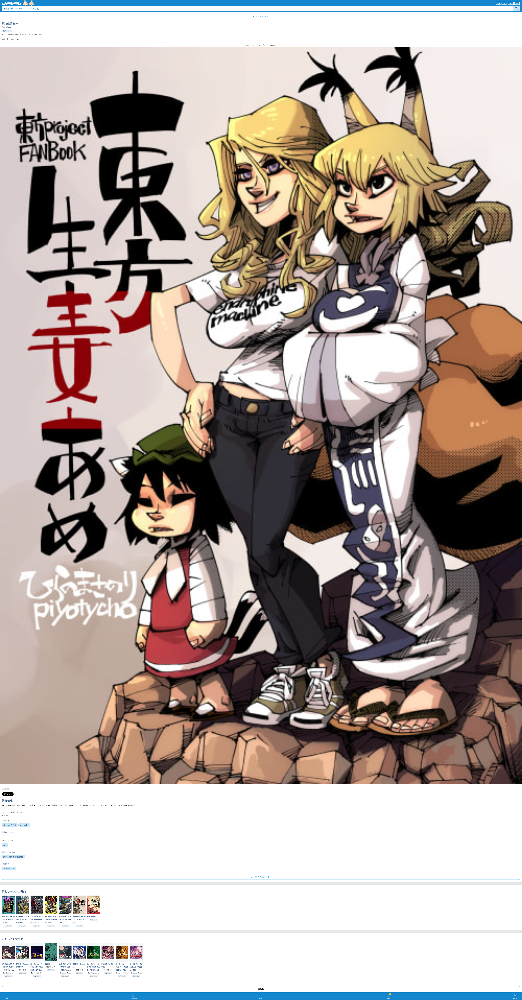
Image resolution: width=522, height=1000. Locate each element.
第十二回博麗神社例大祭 (13, 857)
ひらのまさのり (9, 825)
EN (499, 3)
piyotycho (24, 825)
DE (517, 3)
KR (511, 3)
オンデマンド (8, 868)
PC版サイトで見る (261, 16)
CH (505, 3)
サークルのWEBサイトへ (261, 877)
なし (5, 845)
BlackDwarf (7, 27)
